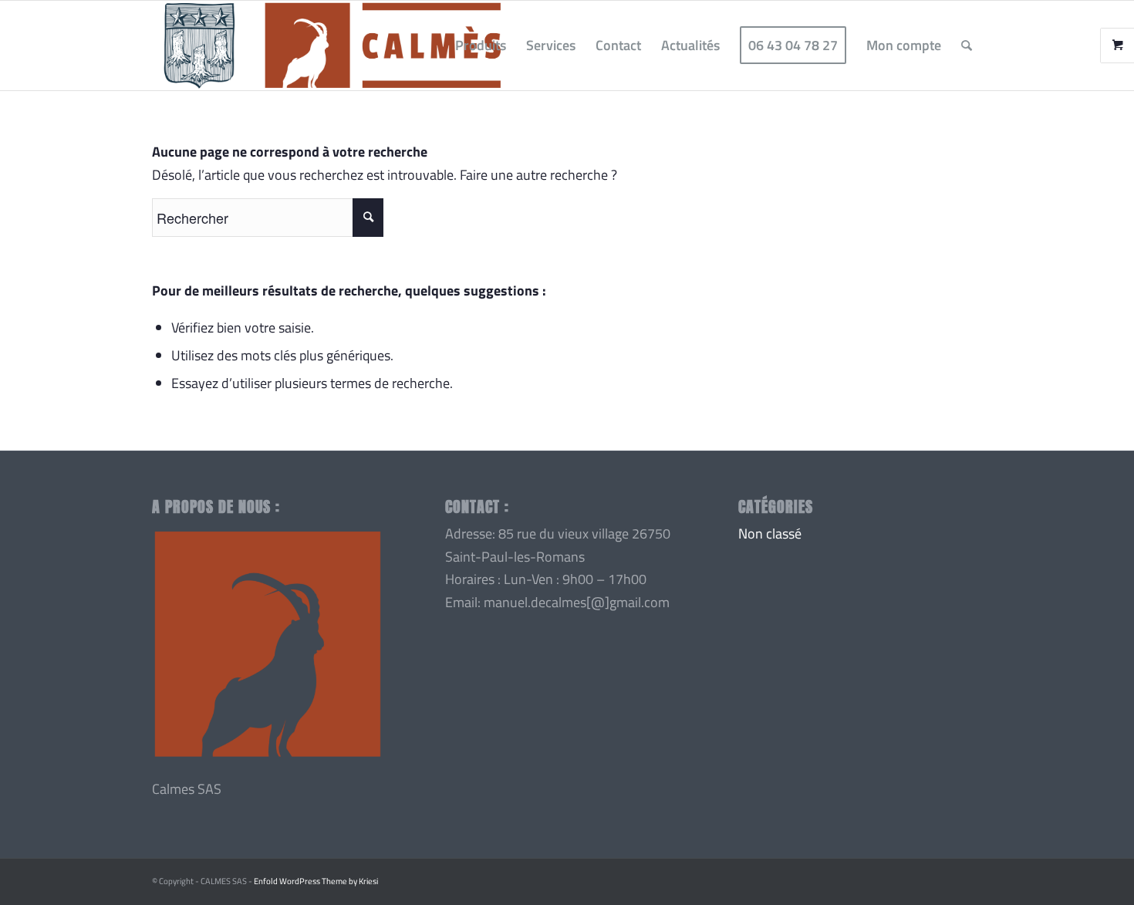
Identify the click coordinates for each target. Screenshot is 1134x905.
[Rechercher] (966, 45)
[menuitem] (480, 45)
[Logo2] (331, 45)
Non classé (770, 533)
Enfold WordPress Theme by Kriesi (316, 881)
